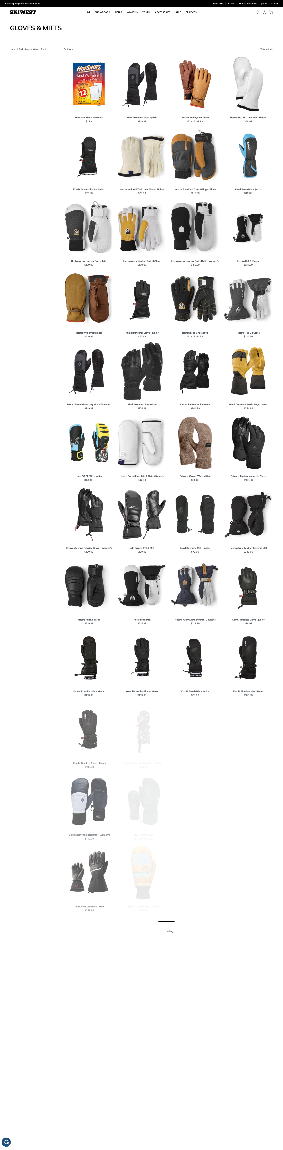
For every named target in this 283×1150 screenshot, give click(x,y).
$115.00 (195, 1125)
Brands (231, 3)
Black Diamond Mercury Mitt (142, 117)
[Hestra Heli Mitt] (142, 586)
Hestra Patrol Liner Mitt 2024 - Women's (142, 476)
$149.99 (141, 121)
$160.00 (248, 480)
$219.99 (195, 193)
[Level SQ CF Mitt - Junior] (89, 443)
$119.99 (195, 910)
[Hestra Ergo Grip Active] (195, 299)
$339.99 (248, 982)
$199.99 (141, 552)
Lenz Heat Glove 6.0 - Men (88, 906)
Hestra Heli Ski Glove (248, 333)
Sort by (67, 49)
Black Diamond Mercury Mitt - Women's (89, 404)
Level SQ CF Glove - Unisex (88, 1050)
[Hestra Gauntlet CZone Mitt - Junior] (195, 1088)
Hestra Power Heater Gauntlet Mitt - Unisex (195, 763)
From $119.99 (248, 839)
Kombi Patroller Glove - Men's (142, 691)
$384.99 (89, 1125)
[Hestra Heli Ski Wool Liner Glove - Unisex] (142, 156)
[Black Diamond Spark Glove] (142, 945)
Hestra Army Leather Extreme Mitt (248, 548)
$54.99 (248, 121)
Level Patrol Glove (142, 835)
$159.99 (248, 910)
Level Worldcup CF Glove (248, 978)
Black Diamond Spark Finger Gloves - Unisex (195, 978)
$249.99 (248, 552)
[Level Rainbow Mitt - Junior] (195, 514)
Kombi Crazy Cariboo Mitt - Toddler (142, 763)
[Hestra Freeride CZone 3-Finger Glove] (195, 156)
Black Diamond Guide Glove (195, 404)
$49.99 (248, 193)
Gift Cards (218, 3)
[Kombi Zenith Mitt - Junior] (195, 658)
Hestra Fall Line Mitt (89, 620)
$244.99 (195, 408)
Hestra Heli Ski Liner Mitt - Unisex (248, 117)
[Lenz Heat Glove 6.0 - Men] (89, 873)
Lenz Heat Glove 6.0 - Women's (195, 835)
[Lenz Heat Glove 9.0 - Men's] (89, 1088)
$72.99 (89, 193)
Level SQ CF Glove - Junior (195, 1050)
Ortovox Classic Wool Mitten (195, 476)
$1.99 (89, 121)
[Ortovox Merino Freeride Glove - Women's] (89, 514)
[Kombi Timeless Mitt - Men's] (248, 658)
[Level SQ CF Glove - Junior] (195, 1016)
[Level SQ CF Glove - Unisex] (89, 1016)
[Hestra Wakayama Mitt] (89, 299)
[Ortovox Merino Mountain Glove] (248, 443)
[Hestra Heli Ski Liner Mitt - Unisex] (248, 84)
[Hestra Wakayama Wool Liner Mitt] (142, 1088)
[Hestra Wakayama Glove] (195, 84)
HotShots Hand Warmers (89, 117)
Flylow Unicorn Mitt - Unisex (142, 906)
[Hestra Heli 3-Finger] (248, 227)
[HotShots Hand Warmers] (89, 84)
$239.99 (89, 1054)
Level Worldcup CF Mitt (142, 1050)
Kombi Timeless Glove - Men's (89, 763)
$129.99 (248, 1125)
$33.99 (142, 767)
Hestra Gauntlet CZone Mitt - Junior (195, 1122)
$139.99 (88, 839)
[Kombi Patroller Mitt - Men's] (89, 658)
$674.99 (195, 767)
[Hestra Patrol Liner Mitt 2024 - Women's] (142, 443)
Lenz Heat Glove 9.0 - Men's (89, 1122)
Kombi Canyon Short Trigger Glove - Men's (248, 906)
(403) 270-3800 (269, 3)
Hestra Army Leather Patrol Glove (141, 261)
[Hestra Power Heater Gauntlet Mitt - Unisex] (195, 729)
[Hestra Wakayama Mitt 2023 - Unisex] (248, 801)
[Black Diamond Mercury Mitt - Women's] (89, 371)
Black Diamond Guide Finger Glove (248, 404)
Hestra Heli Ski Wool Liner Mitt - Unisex (248, 763)
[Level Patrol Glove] (142, 801)
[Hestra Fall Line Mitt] (89, 586)
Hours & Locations (248, 3)
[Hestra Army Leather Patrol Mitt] (89, 227)
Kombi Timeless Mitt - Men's (248, 691)
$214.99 (248, 265)
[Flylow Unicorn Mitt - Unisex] (142, 873)
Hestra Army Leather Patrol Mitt (88, 261)
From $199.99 (195, 121)
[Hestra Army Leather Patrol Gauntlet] (195, 586)
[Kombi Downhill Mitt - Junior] (89, 156)
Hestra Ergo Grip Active (195, 333)
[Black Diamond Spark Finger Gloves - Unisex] (195, 945)
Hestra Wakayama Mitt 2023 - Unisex (248, 835)
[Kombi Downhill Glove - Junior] (142, 299)
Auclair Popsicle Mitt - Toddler (248, 1050)
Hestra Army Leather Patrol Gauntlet (195, 620)
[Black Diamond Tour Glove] (142, 371)
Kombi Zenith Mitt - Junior (195, 691)
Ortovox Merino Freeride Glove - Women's (89, 548)
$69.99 (142, 1125)
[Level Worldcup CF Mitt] (142, 1016)
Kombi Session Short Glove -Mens (88, 978)
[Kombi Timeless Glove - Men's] (89, 729)
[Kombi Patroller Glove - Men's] (142, 658)
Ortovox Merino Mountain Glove (248, 476)
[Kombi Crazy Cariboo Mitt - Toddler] (142, 729)
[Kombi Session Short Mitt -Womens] (195, 873)
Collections (24, 49)
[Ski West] (23, 12)
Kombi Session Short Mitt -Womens (195, 906)
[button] (191, 12)
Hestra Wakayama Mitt (89, 333)
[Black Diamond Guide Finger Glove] (248, 371)
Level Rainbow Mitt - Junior (195, 548)
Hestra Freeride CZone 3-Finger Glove (195, 189)
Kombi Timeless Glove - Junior (248, 620)
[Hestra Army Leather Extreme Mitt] (248, 514)
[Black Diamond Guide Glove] (195, 371)
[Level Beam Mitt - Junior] (248, 156)
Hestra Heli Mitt (142, 620)
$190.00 (88, 552)
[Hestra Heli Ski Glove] (248, 299)
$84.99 (142, 910)
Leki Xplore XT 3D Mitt (142, 548)
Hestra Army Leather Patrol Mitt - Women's (195, 261)
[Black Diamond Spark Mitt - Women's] (89, 801)
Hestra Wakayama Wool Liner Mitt (142, 1122)
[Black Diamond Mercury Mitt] (142, 84)
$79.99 (142, 193)
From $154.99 (195, 336)
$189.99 (88, 265)
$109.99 (248, 695)
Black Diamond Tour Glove (141, 404)
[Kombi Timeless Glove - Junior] (248, 586)
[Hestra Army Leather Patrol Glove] (142, 227)
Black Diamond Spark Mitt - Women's (88, 835)
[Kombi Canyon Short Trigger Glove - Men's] (248, 873)
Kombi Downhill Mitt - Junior (88, 189)
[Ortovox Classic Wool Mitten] (195, 443)
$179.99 (88, 480)
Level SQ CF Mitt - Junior (89, 476)
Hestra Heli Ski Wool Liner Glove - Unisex (142, 189)
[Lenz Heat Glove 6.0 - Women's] (195, 801)
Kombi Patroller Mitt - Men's (88, 691)
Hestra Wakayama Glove (195, 117)
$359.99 (195, 839)
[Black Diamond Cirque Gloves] (248, 1088)
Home (13, 49)
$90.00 (195, 480)
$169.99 (88, 695)
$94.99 (248, 623)
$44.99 (142, 480)
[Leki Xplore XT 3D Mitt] (142, 514)
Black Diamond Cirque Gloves (248, 1122)
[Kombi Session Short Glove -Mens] (89, 945)
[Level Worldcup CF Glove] (248, 945)
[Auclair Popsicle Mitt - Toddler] (248, 1016)
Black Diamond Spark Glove (142, 978)
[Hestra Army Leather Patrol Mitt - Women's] (195, 227)
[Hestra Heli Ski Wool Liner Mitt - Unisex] (248, 729)
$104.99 (141, 408)
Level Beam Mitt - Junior (248, 189)
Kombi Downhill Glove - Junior (142, 333)
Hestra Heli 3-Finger (248, 261)
